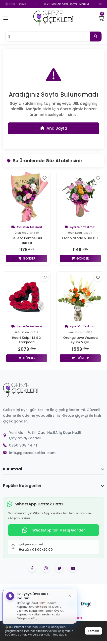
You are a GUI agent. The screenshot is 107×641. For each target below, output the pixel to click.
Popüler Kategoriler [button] (22, 485)
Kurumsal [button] (12, 469)
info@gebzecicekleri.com (32, 452)
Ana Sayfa (57, 128)
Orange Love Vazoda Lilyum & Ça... (80, 340)
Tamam (93, 631)
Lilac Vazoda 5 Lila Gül (80, 238)
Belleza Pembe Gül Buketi (26, 240)
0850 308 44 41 (23, 445)
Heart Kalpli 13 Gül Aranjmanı (27, 340)
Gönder (28, 258)
